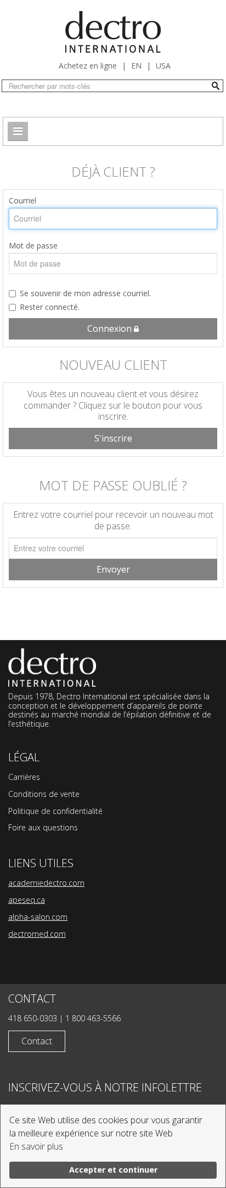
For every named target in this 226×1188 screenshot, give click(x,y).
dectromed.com (37, 934)
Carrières (24, 777)
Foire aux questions (43, 827)
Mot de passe (33, 245)
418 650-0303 (32, 1018)
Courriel (22, 200)
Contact (36, 1041)
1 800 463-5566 (93, 1018)
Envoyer (113, 569)
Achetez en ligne (88, 65)
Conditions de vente (44, 794)
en (136, 65)
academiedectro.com (46, 883)
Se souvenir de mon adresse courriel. (85, 293)
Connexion (110, 329)
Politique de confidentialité (55, 811)
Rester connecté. (50, 307)
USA (163, 65)
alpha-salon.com (37, 917)
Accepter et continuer (113, 1169)
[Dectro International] (113, 32)
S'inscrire (113, 438)
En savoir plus (36, 1146)
